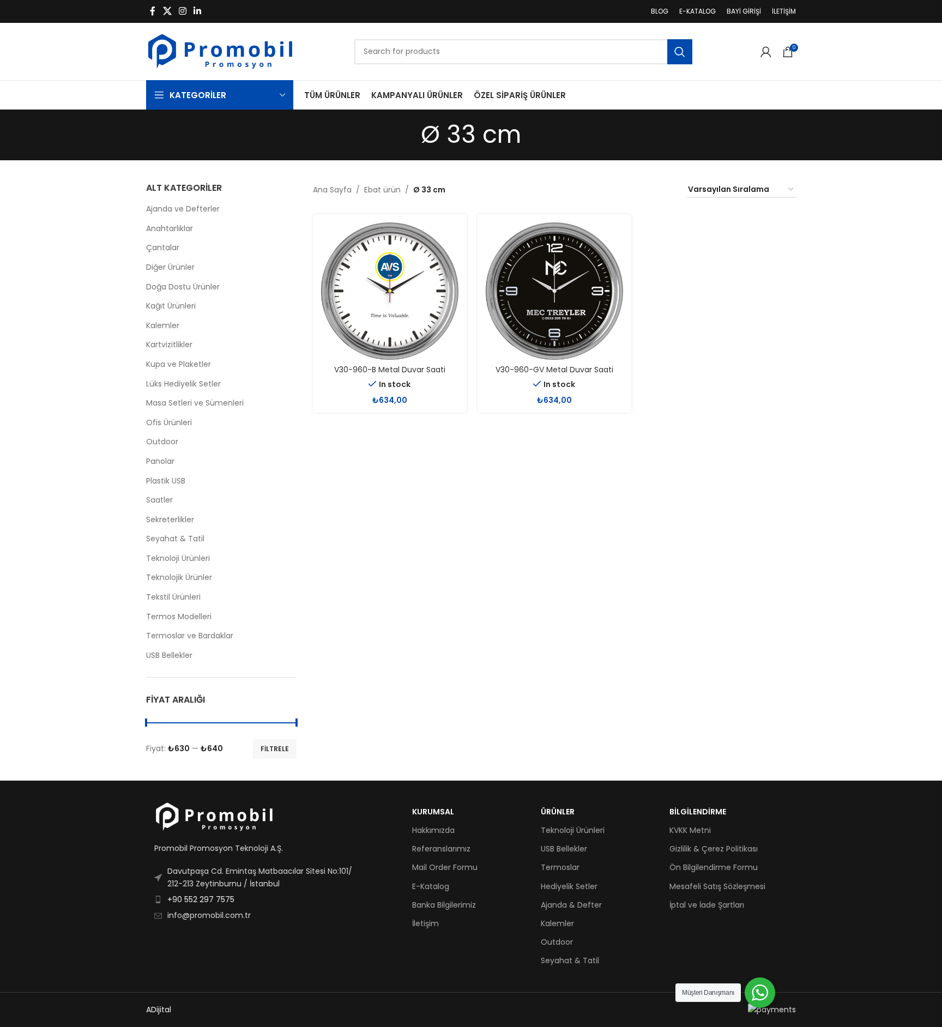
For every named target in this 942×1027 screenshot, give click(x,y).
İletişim (425, 923)
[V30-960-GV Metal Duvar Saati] (554, 291)
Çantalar (162, 247)
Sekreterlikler (170, 519)
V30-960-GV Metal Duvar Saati (554, 369)
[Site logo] (220, 50)
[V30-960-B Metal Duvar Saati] (389, 291)
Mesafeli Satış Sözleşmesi (717, 886)
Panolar (160, 461)
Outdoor (162, 441)
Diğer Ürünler (170, 267)
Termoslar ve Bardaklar (189, 635)
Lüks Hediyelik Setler (183, 383)
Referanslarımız (441, 848)
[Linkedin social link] (197, 11)
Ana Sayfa (332, 189)
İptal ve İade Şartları (706, 904)
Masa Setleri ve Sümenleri (195, 402)
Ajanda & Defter (571, 904)
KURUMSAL (433, 811)
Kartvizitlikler (169, 344)
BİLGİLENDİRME (697, 811)
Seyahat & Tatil (175, 538)
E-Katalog (430, 886)
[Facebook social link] (152, 11)
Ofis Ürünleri (169, 422)
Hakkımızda (433, 830)
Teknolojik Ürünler (179, 577)
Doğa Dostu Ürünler (183, 286)
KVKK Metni (690, 830)
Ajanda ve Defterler (183, 208)
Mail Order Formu (445, 867)
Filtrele (275, 748)
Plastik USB (165, 480)
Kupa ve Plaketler (178, 364)
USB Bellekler (169, 655)
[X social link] (167, 11)
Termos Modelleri (179, 616)
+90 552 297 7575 (200, 899)
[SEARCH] (679, 51)
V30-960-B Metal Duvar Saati (389, 369)
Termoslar (560, 867)
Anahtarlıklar (169, 228)
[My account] (766, 52)
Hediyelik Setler (569, 886)
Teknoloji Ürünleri (178, 558)
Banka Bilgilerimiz (444, 904)
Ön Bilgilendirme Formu (713, 867)
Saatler (159, 499)
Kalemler (162, 325)
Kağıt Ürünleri (171, 305)
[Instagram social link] (182, 11)
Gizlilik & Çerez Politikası (713, 848)
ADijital (158, 1009)
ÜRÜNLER (558, 811)
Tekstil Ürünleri (173, 596)
